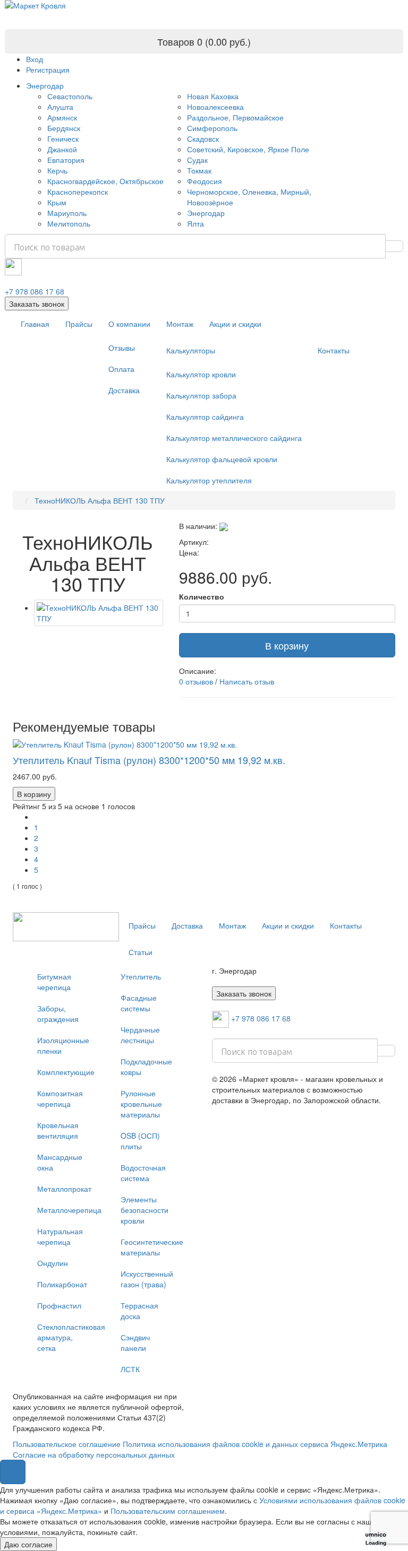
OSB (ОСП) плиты (140, 1140)
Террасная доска (139, 1310)
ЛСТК (130, 1369)
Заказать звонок (36, 303)
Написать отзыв (246, 681)
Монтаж (179, 323)
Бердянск (63, 128)
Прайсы (78, 323)
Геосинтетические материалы (150, 1247)
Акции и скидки (235, 323)
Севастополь (69, 96)
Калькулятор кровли (201, 374)
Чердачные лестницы (140, 1034)
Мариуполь (67, 212)
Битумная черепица (54, 981)
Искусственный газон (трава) (147, 1278)
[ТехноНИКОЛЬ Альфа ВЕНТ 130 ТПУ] (98, 613)
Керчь (57, 170)
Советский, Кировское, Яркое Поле (248, 149)
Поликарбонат (62, 1284)
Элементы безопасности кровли (144, 1210)
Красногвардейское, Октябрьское (105, 181)
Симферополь (212, 128)
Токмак (199, 170)
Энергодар (45, 85)
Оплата (121, 368)
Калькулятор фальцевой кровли (221, 459)
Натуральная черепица (60, 1236)
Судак (197, 159)
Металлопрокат (64, 1188)
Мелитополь (68, 223)
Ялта (195, 223)
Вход (34, 59)
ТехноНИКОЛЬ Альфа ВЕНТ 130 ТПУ (98, 500)
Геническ (63, 138)
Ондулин (52, 1263)
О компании (129, 323)
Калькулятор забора (201, 395)
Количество (201, 596)
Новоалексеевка (215, 106)
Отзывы (121, 347)
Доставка (124, 390)
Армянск (62, 117)
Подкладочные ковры (146, 1066)
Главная (35, 323)
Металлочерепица (67, 1210)
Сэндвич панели (135, 1342)
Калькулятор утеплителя (209, 480)
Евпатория (65, 159)
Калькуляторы (190, 350)
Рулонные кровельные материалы (141, 1104)
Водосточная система (143, 1172)
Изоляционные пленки (63, 1045)
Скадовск (203, 138)
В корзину (287, 645)
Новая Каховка (213, 96)
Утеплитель (141, 976)
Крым (56, 202)
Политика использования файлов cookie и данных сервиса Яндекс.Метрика (255, 1444)
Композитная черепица (60, 1098)
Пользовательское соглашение (67, 1444)
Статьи (140, 952)
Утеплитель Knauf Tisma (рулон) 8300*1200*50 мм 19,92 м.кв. (149, 760)
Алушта (60, 106)
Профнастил (59, 1305)
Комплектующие (66, 1072)
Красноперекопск (77, 191)
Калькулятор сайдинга (205, 416)
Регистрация (48, 69)
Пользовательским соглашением (167, 1510)
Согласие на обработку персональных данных (94, 1454)
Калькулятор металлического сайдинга (234, 437)
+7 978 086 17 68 (34, 291)
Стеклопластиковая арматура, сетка (67, 1337)
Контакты (334, 350)
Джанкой (62, 149)
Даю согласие (28, 1544)
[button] (13, 1472)
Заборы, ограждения (58, 1013)
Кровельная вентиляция (58, 1130)
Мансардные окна (59, 1162)
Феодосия (204, 181)
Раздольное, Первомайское (235, 117)
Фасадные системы (139, 1002)
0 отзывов (196, 681)
